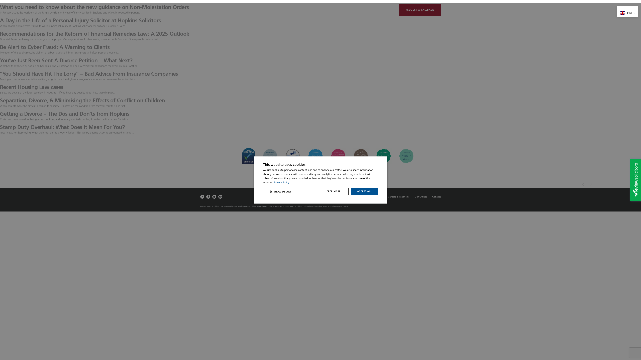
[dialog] (320, 180)
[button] (280, 191)
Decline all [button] (334, 191)
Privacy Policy (281, 182)
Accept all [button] (364, 191)
